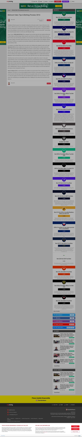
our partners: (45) (40, 427)
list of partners (45, 432)
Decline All (75, 429)
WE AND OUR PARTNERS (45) (42, 425)
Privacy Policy (3, 435)
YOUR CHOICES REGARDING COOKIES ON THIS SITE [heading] (15, 425)
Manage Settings (75, 431)
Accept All (75, 426)
